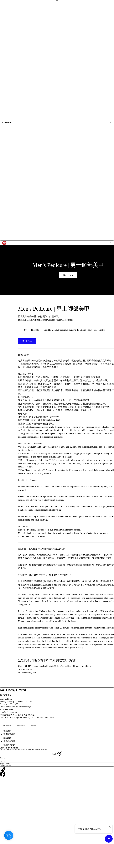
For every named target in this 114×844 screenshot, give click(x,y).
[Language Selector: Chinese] (57, 243)
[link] (68, 275)
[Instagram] (57, 768)
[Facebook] (57, 774)
